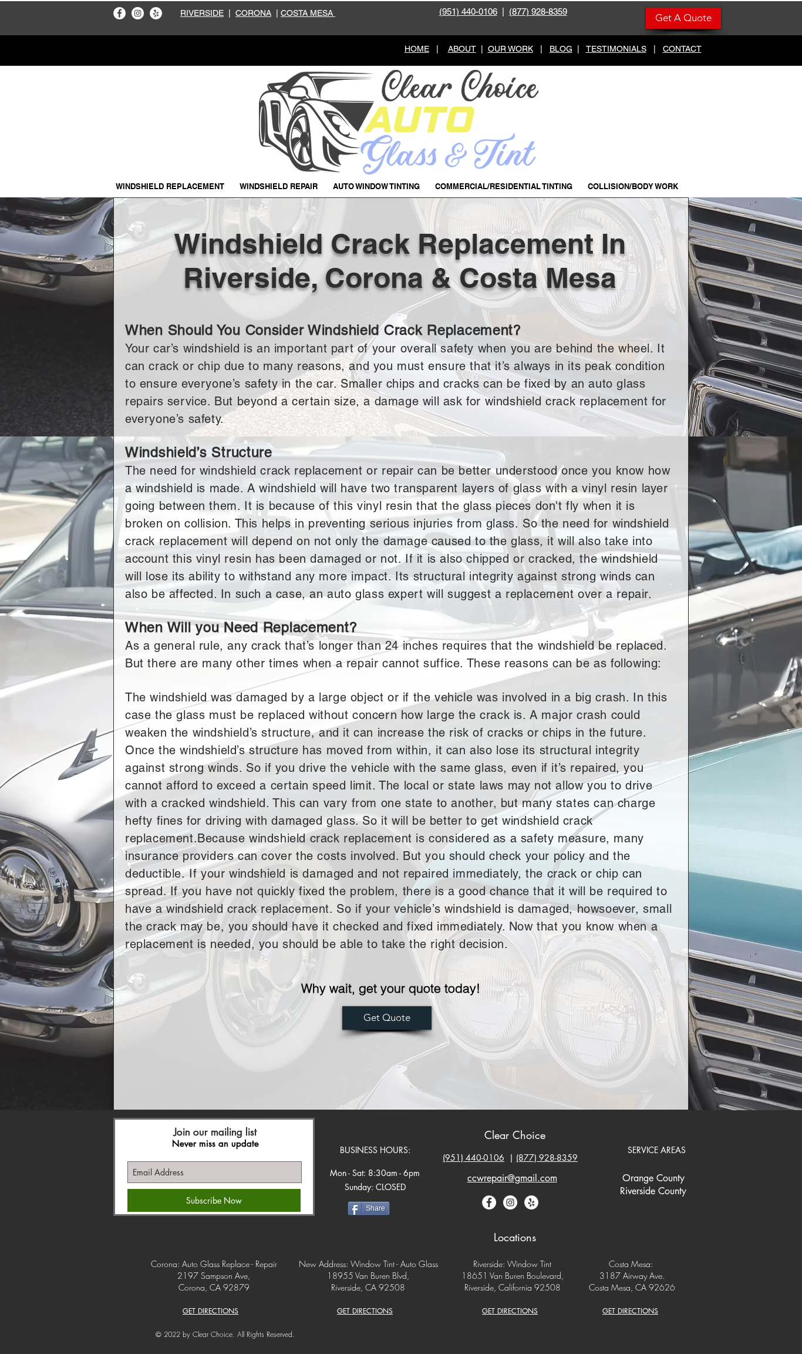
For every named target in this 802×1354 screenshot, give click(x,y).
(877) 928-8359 (538, 11)
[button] (170, 186)
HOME (417, 48)
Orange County (653, 1178)
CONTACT (682, 48)
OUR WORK (510, 48)
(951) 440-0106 (468, 11)
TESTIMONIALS (616, 48)
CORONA (253, 13)
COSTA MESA (308, 13)
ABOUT (462, 48)
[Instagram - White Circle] (138, 13)
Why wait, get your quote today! (390, 988)
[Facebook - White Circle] (119, 13)
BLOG (561, 48)
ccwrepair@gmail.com (512, 1178)
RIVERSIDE (202, 13)
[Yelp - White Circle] (156, 13)
